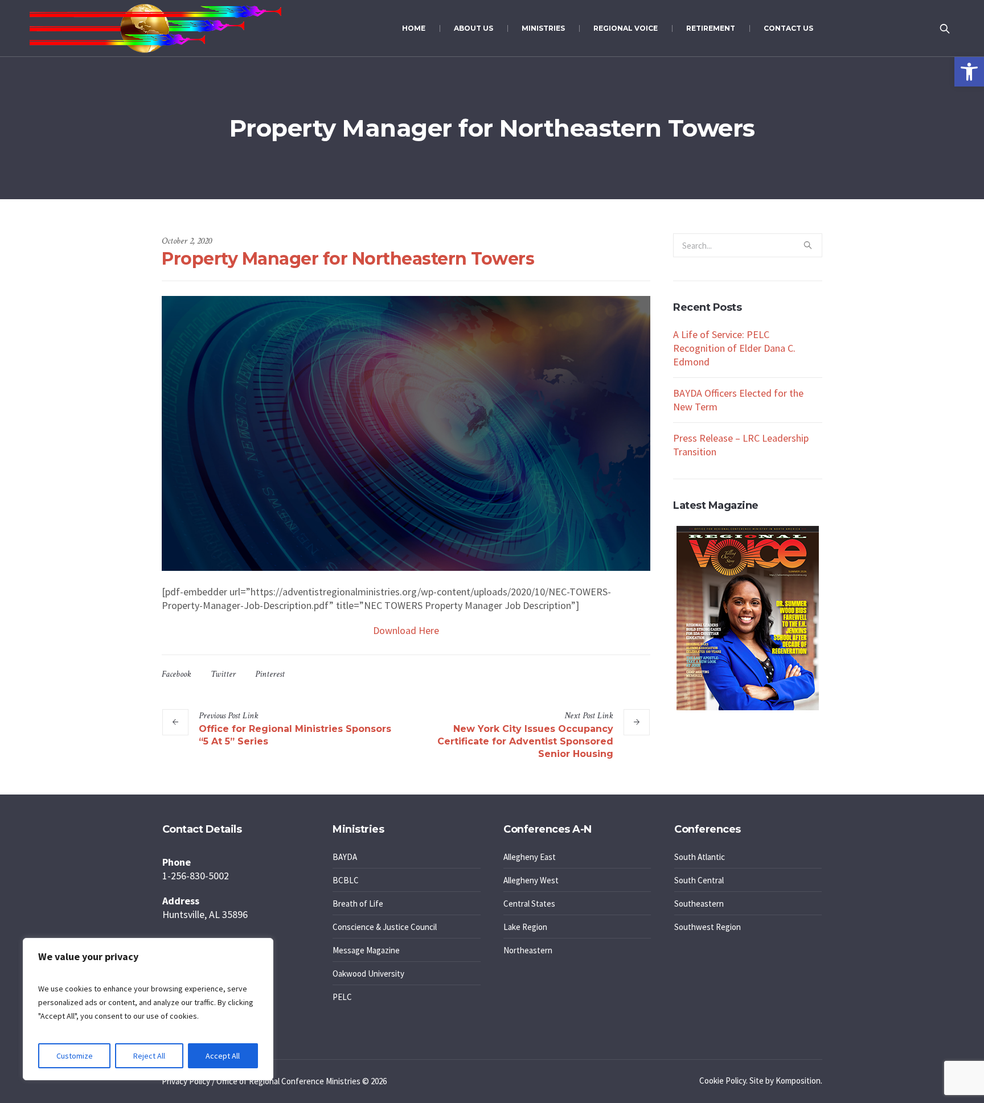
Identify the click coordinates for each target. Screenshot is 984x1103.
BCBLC (346, 880)
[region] (148, 1009)
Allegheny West (531, 880)
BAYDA (345, 856)
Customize (74, 1056)
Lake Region (525, 926)
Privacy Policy (186, 1081)
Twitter (223, 674)
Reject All (149, 1056)
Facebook (176, 674)
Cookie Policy (722, 1080)
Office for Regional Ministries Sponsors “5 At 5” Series (295, 735)
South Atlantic (699, 856)
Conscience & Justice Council (385, 926)
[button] (969, 72)
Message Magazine (366, 950)
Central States (529, 903)
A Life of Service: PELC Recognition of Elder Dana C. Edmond (734, 348)
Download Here (406, 630)
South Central (699, 880)
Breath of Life (358, 903)
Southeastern (699, 903)
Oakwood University (368, 973)
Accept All (223, 1056)
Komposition (798, 1080)
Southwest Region (707, 926)
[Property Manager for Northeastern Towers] (406, 432)
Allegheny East (529, 856)
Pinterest (270, 674)
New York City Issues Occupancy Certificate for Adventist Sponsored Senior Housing (525, 741)
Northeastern (527, 950)
